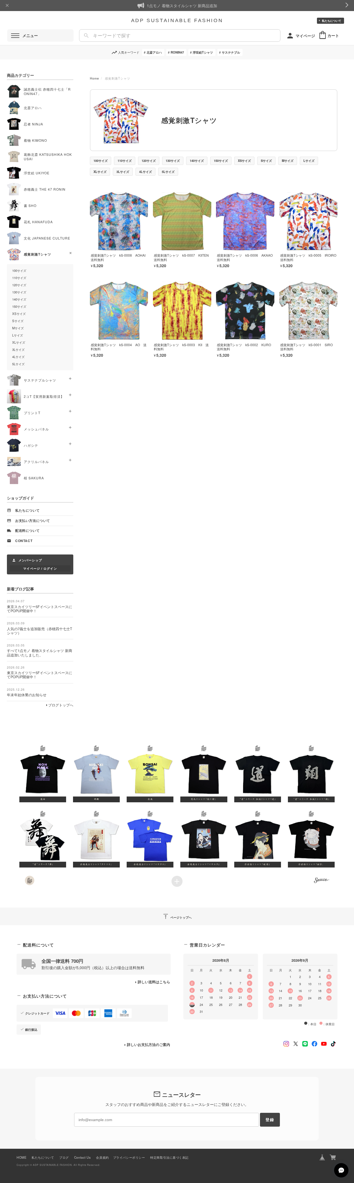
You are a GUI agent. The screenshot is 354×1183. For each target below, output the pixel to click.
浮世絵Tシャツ (203, 52)
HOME (21, 1157)
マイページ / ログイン (40, 568)
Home (94, 78)
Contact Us (82, 1157)
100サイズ (100, 160)
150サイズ (221, 160)
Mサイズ (287, 160)
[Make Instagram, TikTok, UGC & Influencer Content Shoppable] (321, 881)
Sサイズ (266, 160)
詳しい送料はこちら (154, 981)
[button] (43, 773)
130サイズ (173, 160)
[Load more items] (177, 881)
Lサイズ (308, 160)
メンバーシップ (30, 560)
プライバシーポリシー (129, 1157)
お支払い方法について (32, 520)
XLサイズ (99, 171)
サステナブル (231, 52)
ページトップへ (177, 916)
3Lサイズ (122, 171)
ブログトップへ (60, 705)
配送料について (27, 530)
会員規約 (102, 1157)
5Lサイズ (168, 171)
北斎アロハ (154, 52)
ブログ (64, 1157)
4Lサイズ (145, 171)
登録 (270, 1120)
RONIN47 (177, 52)
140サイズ (197, 160)
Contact (23, 540)
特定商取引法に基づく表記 (169, 1157)
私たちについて (331, 21)
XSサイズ (244, 160)
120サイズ (149, 160)
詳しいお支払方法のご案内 (148, 1044)
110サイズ (125, 160)
